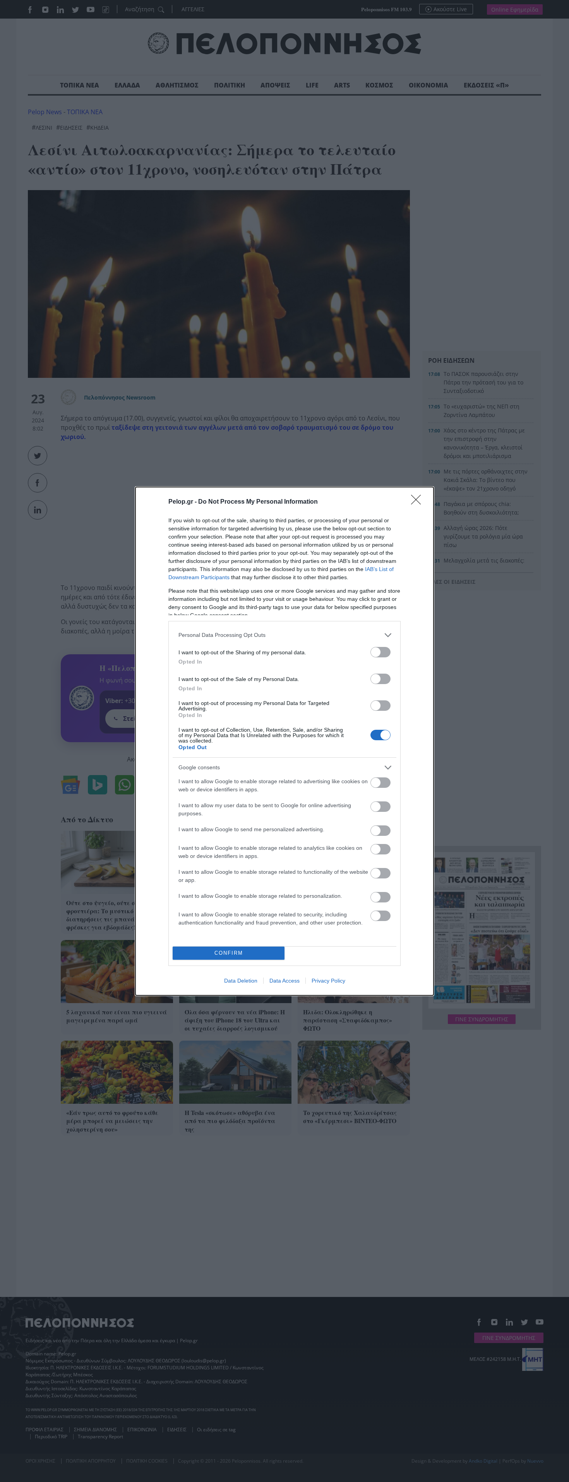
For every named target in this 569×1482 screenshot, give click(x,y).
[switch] (380, 652)
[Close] (418, 502)
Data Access (284, 981)
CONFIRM (228, 953)
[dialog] (284, 741)
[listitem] (284, 635)
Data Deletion (240, 981)
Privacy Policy (328, 981)
